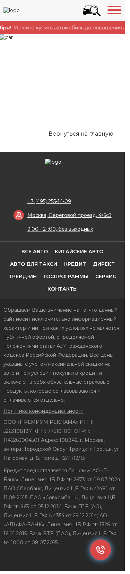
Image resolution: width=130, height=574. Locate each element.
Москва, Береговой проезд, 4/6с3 (69, 215)
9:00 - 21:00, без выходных (60, 229)
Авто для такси (33, 264)
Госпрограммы (66, 276)
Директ (104, 264)
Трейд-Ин (23, 276)
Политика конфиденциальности (43, 411)
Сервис (105, 276)
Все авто (34, 251)
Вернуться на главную (81, 133)
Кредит (75, 264)
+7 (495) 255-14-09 (49, 201)
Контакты (62, 289)
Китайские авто (79, 251)
